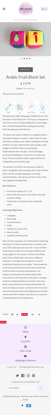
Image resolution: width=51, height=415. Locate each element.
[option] (25, 39)
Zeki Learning (28, 88)
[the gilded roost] (25, 9)
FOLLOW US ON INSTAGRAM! (25, 20)
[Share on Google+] (33, 314)
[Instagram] (28, 375)
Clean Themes (33, 396)
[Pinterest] (33, 375)
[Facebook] (22, 375)
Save (25, 314)
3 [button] (27, 58)
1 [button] (21, 58)
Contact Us (11, 367)
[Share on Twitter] (17, 314)
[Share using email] (39, 314)
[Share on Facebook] (12, 314)
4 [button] (29, 58)
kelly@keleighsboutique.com (31, 367)
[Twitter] (17, 375)
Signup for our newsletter (25, 382)
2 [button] (24, 58)
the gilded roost (14, 396)
